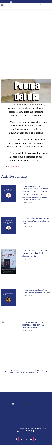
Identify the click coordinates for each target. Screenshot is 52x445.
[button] (2, 5)
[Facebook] (16, 439)
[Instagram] (26, 439)
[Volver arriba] (49, 439)
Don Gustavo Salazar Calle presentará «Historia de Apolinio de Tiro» (34, 253)
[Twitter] (21, 439)
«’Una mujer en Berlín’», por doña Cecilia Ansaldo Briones (36, 291)
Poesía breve (14, 166)
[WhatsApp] (35, 439)
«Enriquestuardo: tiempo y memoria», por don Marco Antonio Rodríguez (34, 325)
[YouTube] (31, 439)
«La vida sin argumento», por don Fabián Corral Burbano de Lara (36, 221)
